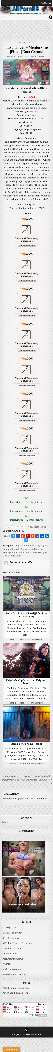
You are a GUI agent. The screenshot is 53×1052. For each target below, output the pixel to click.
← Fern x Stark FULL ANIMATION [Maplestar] (25, 776)
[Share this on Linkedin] (47, 536)
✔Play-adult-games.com (15, 993)
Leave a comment (38, 56)
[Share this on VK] (37, 536)
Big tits (44, 545)
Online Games (10, 953)
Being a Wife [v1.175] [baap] (26, 744)
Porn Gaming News (12, 959)
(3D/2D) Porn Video (12, 933)
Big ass (35, 545)
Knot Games (38, 118)
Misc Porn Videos (11, 948)
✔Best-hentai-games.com (15, 988)
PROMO (6, 964)
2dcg (17, 545)
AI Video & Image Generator (17, 943)
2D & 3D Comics (10, 938)
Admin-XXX (13, 56)
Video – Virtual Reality (14, 974)
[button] (44, 3)
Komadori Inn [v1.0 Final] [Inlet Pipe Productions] (26, 615)
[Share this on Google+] (23, 536)
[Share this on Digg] (42, 536)
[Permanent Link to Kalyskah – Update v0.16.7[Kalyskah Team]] (26, 660)
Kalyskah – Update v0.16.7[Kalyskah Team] (26, 682)
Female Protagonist (22, 549)
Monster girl (40, 552)
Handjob (38, 549)
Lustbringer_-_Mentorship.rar (26, 502)
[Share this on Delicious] (26, 540)
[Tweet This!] (13, 536)
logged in (21, 798)
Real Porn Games (11, 969)
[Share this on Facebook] (18, 536)
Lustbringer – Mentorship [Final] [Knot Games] (26, 49)
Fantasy (7, 549)
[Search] (50, 17)
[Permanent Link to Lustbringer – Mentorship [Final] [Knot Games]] (26, 72)
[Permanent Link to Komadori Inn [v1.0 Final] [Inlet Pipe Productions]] (26, 593)
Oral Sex (7, 555)
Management (10, 552)
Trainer (17, 555)
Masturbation (25, 552)
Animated (25, 545)
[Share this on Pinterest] (28, 536)
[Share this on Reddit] (32, 536)
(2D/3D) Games (27, 42)
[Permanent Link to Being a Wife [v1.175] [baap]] (26, 724)
